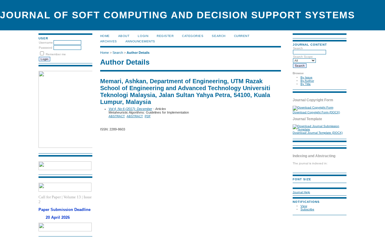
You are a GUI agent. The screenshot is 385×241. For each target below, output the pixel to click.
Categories (192, 36)
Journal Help (301, 192)
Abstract (117, 116)
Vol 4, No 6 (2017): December (130, 109)
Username (46, 42)
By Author (307, 80)
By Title (305, 84)
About (124, 36)
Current (242, 36)
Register (165, 36)
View (303, 206)
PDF (148, 116)
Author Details (138, 52)
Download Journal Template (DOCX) (318, 132)
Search (218, 36)
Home (105, 36)
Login (143, 36)
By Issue (306, 77)
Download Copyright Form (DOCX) (316, 112)
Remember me (56, 54)
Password (45, 47)
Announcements (140, 41)
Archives (108, 41)
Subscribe (307, 209)
